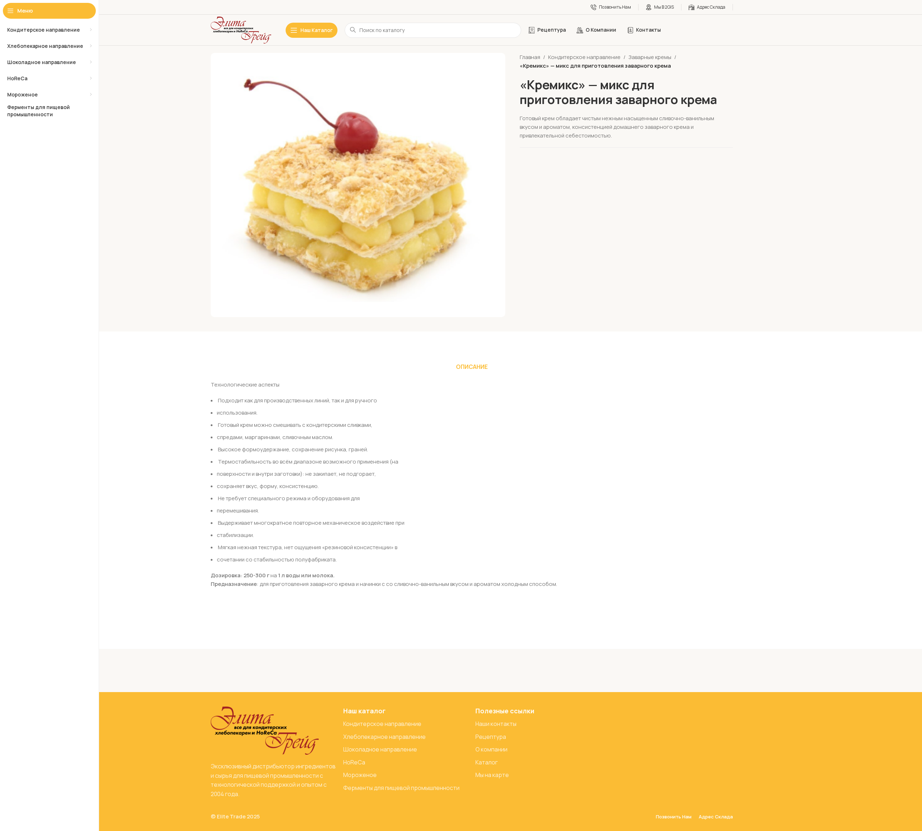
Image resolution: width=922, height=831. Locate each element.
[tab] (472, 366)
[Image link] (265, 730)
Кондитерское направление (584, 57)
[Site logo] (241, 29)
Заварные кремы (649, 57)
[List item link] (406, 724)
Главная (530, 57)
